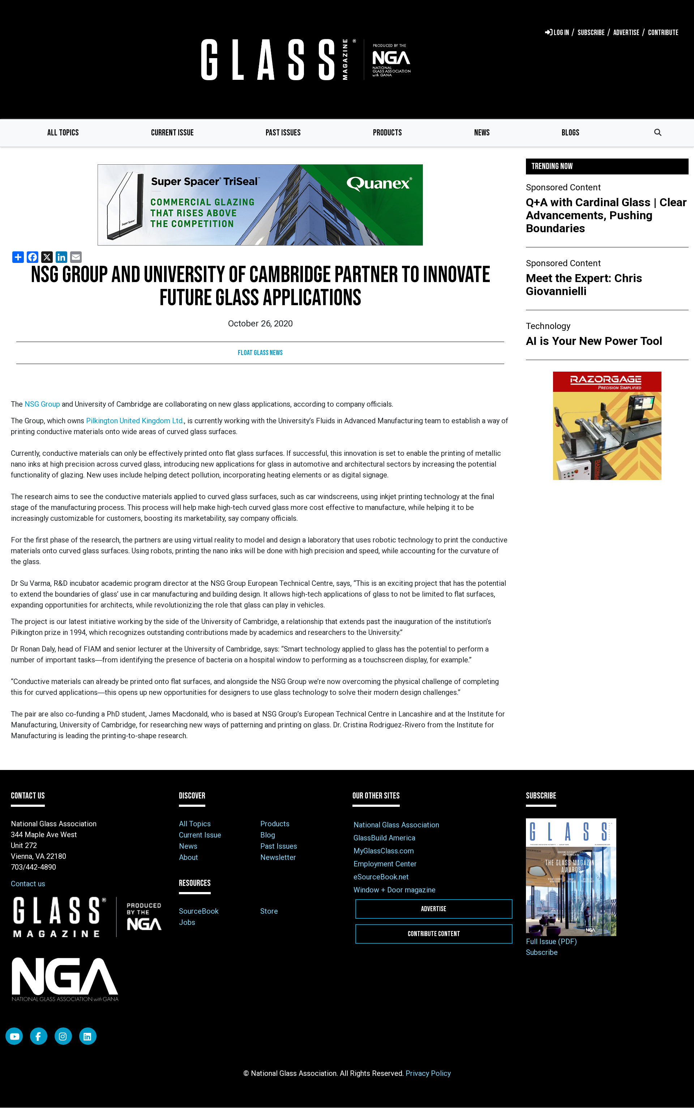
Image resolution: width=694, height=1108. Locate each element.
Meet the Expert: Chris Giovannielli (584, 284)
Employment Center (385, 864)
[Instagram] (63, 1036)
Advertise (433, 909)
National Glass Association (396, 825)
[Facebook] (38, 1036)
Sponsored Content (563, 187)
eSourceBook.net (381, 877)
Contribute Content (434, 934)
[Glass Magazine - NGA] (304, 59)
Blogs (570, 132)
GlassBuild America (384, 838)
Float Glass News (260, 353)
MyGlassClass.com (384, 851)
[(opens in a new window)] (260, 205)
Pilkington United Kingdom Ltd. (135, 420)
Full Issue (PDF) (551, 941)
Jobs (187, 922)
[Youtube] (14, 1036)
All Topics (63, 132)
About (188, 857)
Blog (267, 835)
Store (269, 911)
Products (387, 132)
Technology (548, 326)
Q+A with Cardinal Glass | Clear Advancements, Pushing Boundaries (606, 215)
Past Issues (283, 132)
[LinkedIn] (88, 1036)
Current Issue (172, 132)
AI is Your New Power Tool (594, 341)
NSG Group (42, 404)
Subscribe (542, 952)
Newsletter (278, 857)
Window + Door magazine (395, 890)
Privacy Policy (428, 1073)
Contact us (28, 883)
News (482, 132)
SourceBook (199, 911)
